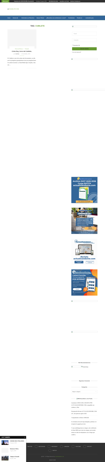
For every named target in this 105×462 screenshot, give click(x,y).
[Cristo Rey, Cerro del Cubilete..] (22, 39)
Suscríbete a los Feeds (64, 1)
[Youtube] (99, 1)
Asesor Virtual (40, 17)
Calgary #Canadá (14, 456)
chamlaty (17, 53)
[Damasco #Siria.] (5, 450)
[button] (11, 1)
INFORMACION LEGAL (53, 1)
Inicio (9, 17)
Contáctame (71, 17)
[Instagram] (94, 1)
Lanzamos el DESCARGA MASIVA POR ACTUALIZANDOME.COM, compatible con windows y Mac (82, 405)
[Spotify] (101, 1)
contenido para (90, 17)
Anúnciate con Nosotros (27, 17)
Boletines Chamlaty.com (75, 1)
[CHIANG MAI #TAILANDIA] (5, 442)
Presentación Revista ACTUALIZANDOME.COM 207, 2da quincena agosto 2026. (31, 1)
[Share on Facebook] (20, 68)
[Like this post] (18, 68)
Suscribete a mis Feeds (86, 398)
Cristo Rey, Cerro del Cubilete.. (22, 51)
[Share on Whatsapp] (23, 68)
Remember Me (76, 45)
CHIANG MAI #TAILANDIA (17, 441)
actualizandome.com (59, 456)
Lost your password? (76, 52)
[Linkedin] (97, 1)
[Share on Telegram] (25, 68)
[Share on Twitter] (22, 68)
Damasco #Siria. (14, 448)
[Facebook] (90, 1)
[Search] (96, 18)
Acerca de (15, 17)
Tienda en (79, 17)
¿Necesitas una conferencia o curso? (56, 17)
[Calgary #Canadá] (5, 458)
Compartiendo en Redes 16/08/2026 (80, 417)
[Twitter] (92, 1)
